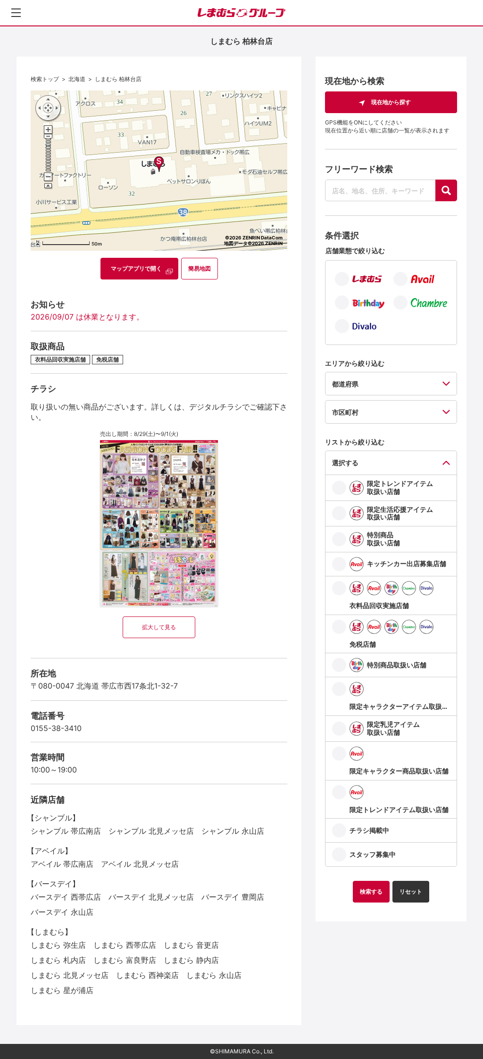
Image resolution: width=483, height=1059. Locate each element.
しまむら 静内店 (191, 960)
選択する (345, 463)
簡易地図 (199, 268)
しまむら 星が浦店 (62, 990)
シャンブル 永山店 (232, 831)
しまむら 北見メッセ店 (69, 975)
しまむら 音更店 (191, 945)
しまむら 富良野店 (124, 960)
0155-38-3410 (56, 728)
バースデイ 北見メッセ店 (151, 897)
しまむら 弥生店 (58, 945)
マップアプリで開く (136, 268)
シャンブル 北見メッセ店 (151, 831)
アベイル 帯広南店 (62, 864)
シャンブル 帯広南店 (66, 831)
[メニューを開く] (16, 12)
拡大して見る (159, 627)
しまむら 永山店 (214, 975)
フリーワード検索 (359, 169)
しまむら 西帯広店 (124, 945)
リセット (411, 891)
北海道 (76, 78)
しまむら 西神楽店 (147, 975)
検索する (371, 891)
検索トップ (45, 78)
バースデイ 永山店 (62, 912)
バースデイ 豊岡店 (232, 897)
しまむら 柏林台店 (118, 78)
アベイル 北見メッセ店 (140, 864)
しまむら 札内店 (58, 960)
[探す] (446, 190)
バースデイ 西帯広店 (66, 897)
